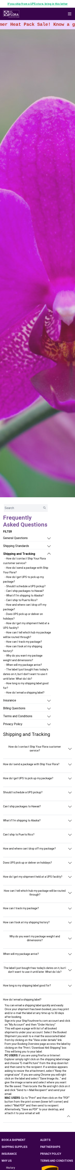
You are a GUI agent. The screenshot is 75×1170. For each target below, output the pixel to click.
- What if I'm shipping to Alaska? (24, 595)
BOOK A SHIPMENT (14, 1139)
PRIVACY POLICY (50, 1153)
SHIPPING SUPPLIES (14, 1146)
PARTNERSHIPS (50, 1146)
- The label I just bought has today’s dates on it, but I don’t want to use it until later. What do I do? (25, 674)
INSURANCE (9, 1153)
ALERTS (45, 1139)
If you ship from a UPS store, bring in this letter (38, 3)
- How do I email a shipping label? (24, 692)
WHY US (7, 1160)
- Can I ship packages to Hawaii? (24, 590)
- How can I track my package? (23, 641)
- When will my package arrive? (23, 664)
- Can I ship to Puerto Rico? (21, 600)
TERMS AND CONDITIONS (56, 1160)
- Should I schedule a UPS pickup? (25, 586)
